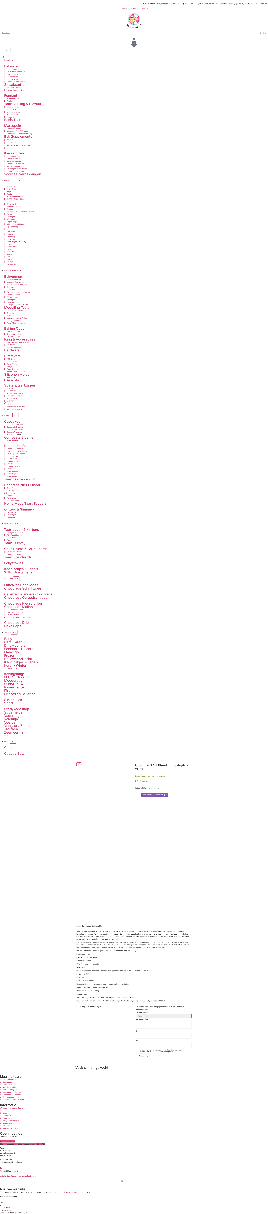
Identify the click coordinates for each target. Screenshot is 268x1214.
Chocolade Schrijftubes (23, 588)
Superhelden (14, 712)
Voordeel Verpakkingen (22, 174)
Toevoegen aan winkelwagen (155, 795)
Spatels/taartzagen (19, 385)
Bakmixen (12, 66)
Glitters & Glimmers (19, 509)
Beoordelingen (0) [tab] (94, 926)
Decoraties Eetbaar (19, 446)
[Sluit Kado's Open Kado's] (13, 741)
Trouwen (11, 729)
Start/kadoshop (16, 709)
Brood (9, 140)
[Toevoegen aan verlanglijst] (170, 794)
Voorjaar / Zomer (17, 726)
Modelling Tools (16, 307)
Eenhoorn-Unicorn (18, 649)
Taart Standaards (18, 557)
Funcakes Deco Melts (21, 585)
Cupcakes (12, 421)
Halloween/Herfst (18, 659)
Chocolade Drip (16, 623)
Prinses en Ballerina (19, 694)
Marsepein (12, 126)
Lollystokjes (13, 563)
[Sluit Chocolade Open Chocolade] (16, 578)
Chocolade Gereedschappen (27, 597)
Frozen (9, 655)
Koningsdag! (14, 674)
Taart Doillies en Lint (20, 479)
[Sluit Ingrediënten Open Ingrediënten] (18, 60)
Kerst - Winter (15, 665)
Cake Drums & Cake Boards (26, 549)
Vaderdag (11, 716)
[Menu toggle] (2, 57)
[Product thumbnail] (78, 764)
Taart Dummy (14, 543)
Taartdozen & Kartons (21, 530)
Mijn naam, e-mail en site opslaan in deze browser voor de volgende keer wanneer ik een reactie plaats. (161, 1050)
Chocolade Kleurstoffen (23, 603)
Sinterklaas (13, 700)
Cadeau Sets (14, 753)
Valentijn (11, 719)
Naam (139, 1031)
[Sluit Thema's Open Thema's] (14, 632)
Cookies (10, 404)
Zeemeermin (14, 732)
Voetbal (10, 722)
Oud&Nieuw (13, 684)
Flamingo (11, 652)
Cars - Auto (13, 642)
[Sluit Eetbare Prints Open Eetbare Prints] (19, 180)
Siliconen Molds (16, 374)
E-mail (139, 1040)
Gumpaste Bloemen (19, 437)
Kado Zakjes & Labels (21, 569)
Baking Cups (14, 328)
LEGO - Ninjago (16, 677)
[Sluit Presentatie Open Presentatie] (17, 523)
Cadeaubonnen (16, 748)
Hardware (12, 350)
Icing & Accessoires (19, 339)
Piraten (9, 691)
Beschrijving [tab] (81, 926)
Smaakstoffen (15, 85)
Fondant (10, 95)
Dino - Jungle (14, 645)
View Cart (8, 1210)
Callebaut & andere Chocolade (28, 594)
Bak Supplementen (19, 136)
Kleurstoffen (14, 153)
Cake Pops (12, 626)
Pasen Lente (14, 687)
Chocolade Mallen (18, 607)
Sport (8, 703)
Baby (8, 639)
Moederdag (13, 681)
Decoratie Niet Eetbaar (22, 485)
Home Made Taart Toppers (25, 503)
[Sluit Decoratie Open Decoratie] (15, 415)
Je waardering (142, 1012)
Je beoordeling (143, 1019)
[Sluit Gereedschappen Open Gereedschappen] (21, 270)
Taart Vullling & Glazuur (22, 104)
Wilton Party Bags (18, 572)
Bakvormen (13, 277)
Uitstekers (12, 356)
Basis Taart (13, 120)
